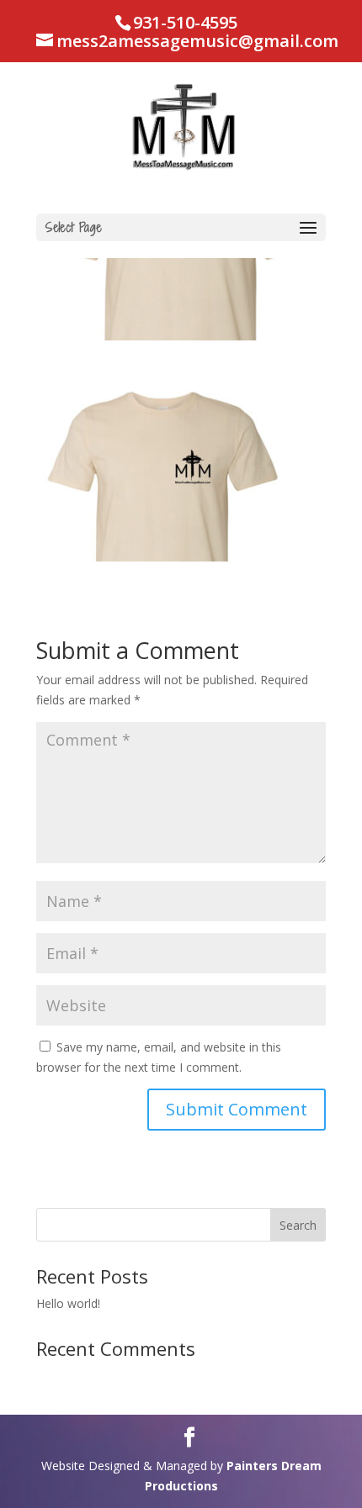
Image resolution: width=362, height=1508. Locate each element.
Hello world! (68, 1303)
